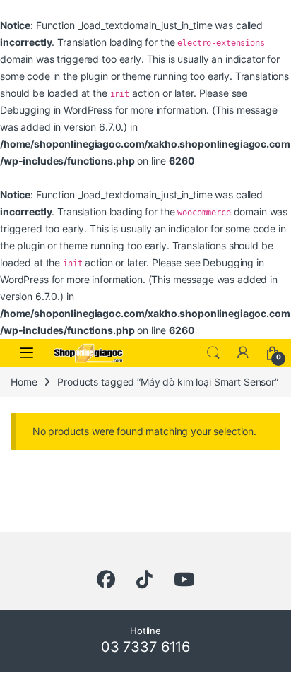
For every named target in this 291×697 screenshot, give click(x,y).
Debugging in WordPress (56, 110)
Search (213, 353)
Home (24, 382)
